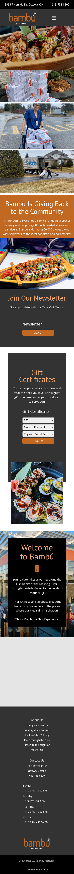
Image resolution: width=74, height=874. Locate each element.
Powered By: (34, 869)
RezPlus (44, 869)
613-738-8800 (60, 4)
